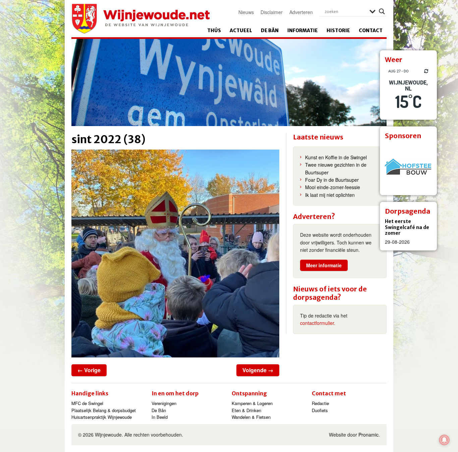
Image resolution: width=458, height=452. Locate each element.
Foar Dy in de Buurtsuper (332, 179)
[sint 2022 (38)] (175, 253)
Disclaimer (272, 12)
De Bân (270, 30)
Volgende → (257, 370)
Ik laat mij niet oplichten (330, 194)
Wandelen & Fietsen (251, 417)
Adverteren (301, 12)
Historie (338, 30)
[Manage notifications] (444, 440)
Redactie (320, 403)
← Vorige (89, 370)
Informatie (302, 30)
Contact (371, 30)
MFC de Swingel (87, 403)
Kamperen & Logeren (252, 403)
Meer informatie (324, 265)
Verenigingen (164, 403)
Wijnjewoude (140, 18)
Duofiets (320, 410)
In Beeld (160, 417)
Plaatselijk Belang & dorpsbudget (103, 410)
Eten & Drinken (246, 410)
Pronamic (368, 434)
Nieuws (246, 12)
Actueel (241, 30)
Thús (214, 30)
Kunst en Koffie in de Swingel (336, 157)
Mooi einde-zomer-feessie (332, 187)
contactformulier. (317, 323)
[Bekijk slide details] (408, 166)
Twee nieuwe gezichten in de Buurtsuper (335, 168)
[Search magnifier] (382, 11)
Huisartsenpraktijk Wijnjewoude (101, 417)
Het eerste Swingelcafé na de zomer (407, 227)
